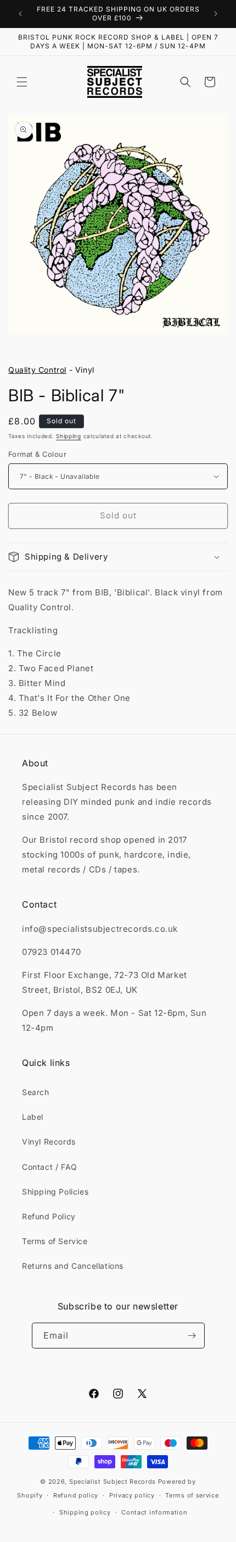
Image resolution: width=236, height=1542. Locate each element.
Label (32, 1116)
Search (35, 1092)
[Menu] (22, 82)
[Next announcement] (216, 14)
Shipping (68, 436)
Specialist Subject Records (112, 1481)
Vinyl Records (49, 1141)
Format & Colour (37, 454)
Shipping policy (85, 1512)
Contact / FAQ (49, 1166)
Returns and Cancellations (72, 1265)
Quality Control (37, 369)
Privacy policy (132, 1495)
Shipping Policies (55, 1191)
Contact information (154, 1512)
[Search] (185, 82)
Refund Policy (49, 1216)
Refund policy (75, 1495)
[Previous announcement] (20, 14)
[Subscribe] (192, 1335)
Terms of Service (55, 1241)
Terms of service (191, 1495)
